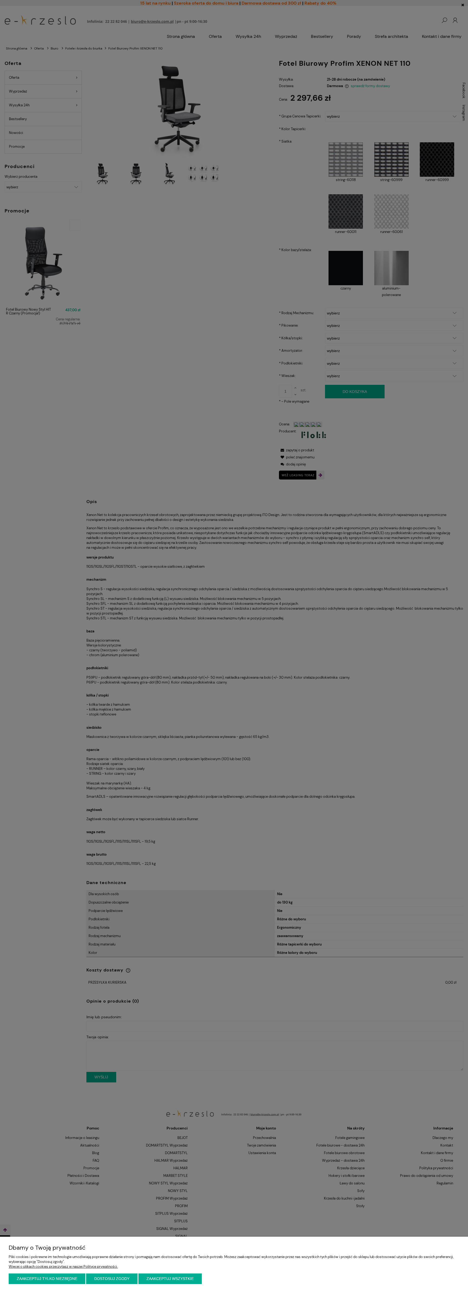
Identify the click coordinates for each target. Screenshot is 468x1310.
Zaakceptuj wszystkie (170, 1278)
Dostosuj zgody (111, 1278)
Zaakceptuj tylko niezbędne (47, 1278)
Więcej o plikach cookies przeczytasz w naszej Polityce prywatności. (63, 1266)
